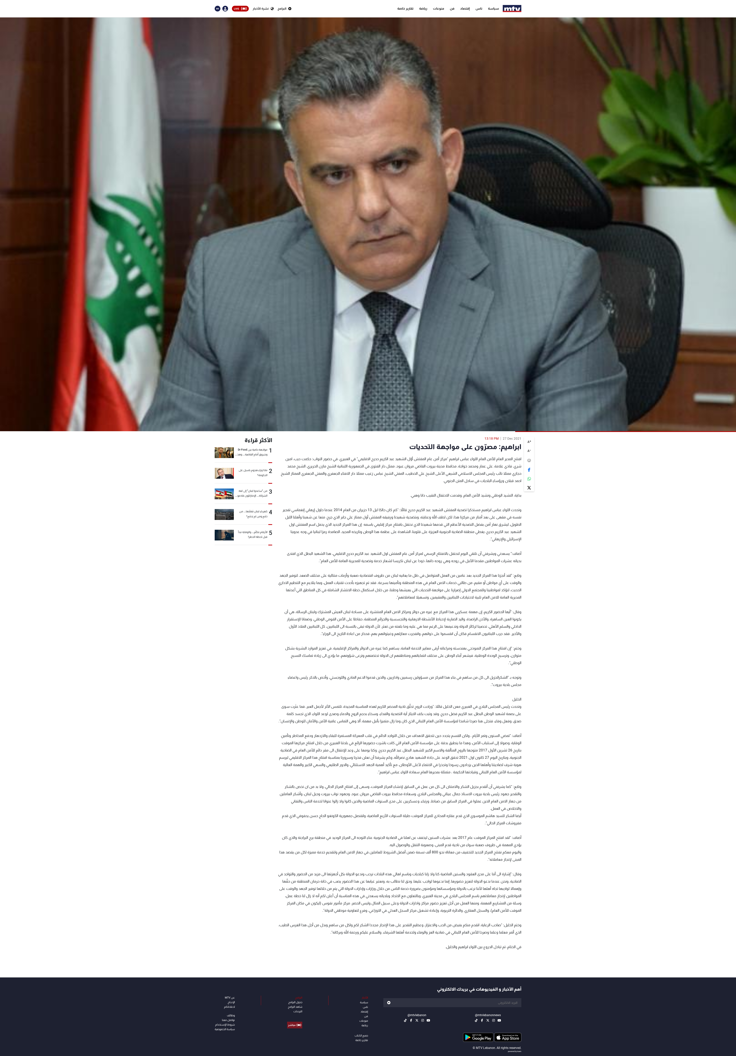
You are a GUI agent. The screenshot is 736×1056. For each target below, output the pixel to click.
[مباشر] (294, 1016)
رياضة (423, 8)
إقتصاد (465, 8)
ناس (479, 8)
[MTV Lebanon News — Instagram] (493, 1020)
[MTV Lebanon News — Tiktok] (476, 1020)
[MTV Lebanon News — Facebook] (482, 1020)
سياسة (493, 8)
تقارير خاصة (405, 8)
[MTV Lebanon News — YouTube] (499, 1020)
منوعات (438, 8)
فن (452, 8)
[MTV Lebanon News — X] (488, 1020)
